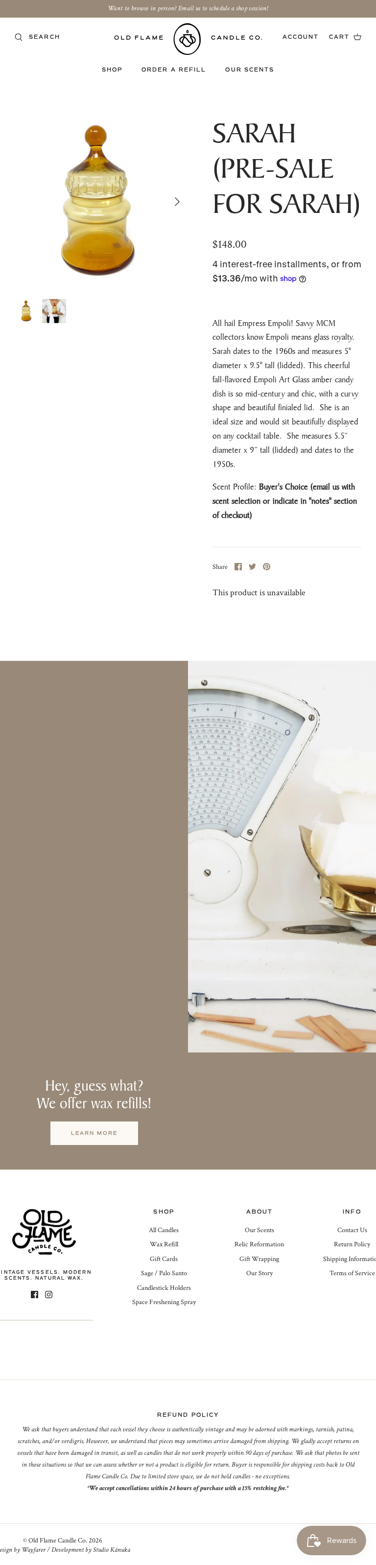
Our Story (259, 1273)
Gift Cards (164, 1259)
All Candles (164, 1230)
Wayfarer (34, 1549)
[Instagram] (48, 1294)
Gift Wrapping (259, 1259)
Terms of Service (352, 1273)
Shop (112, 70)
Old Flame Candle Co (57, 1540)
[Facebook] (34, 1294)
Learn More (94, 1133)
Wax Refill (164, 1244)
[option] (101, 201)
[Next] (177, 201)
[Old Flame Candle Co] (188, 39)
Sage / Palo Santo (164, 1273)
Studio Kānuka (111, 1549)
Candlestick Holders (164, 1288)
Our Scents (249, 70)
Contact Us (352, 1230)
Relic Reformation (259, 1244)
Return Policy (352, 1244)
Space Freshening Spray (164, 1302)
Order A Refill (173, 70)
